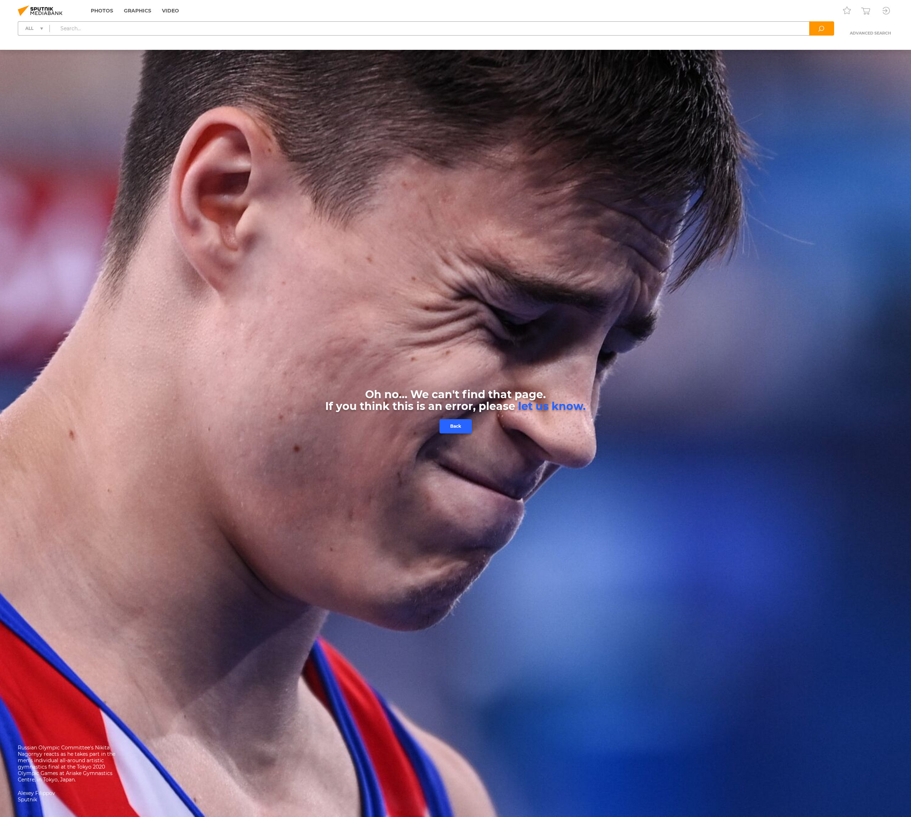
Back (455, 426)
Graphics (137, 10)
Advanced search (870, 33)
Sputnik (27, 799)
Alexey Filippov (36, 793)
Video (170, 10)
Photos (102, 10)
